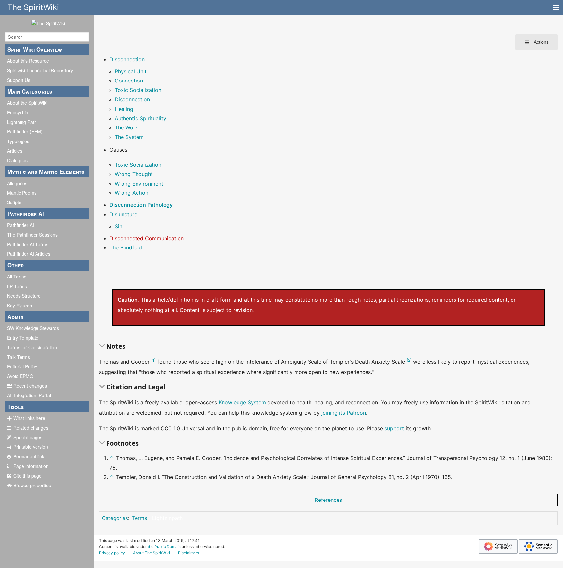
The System (129, 137)
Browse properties (32, 485)
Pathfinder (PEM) (25, 131)
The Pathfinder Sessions (32, 235)
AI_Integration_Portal (29, 395)
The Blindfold (125, 247)
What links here (29, 418)
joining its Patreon (343, 413)
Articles (14, 150)
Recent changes (30, 385)
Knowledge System (242, 402)
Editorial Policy (22, 366)
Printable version (30, 446)
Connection (129, 80)
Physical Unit (131, 71)
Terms (139, 518)
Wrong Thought (134, 174)
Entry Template (22, 338)
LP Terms (17, 286)
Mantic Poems (21, 192)
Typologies (18, 141)
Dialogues (17, 160)
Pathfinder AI (20, 225)
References (328, 500)
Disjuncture (123, 214)
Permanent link (28, 456)
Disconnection (127, 59)
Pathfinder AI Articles (28, 253)
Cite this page (27, 475)
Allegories (17, 183)
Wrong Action (131, 192)
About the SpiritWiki (27, 102)
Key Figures (19, 305)
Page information (31, 466)
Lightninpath (167, 518)
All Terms (16, 276)
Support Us (18, 80)
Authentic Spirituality (140, 118)
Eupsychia (17, 112)
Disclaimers (188, 552)
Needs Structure (24, 295)
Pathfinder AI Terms (27, 244)
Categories (115, 518)
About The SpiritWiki (151, 552)
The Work (126, 127)
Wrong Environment (139, 183)
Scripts (14, 202)
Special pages (27, 437)
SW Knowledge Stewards (33, 328)
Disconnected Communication (146, 238)
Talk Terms (18, 357)
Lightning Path (22, 122)
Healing (124, 109)
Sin (118, 226)
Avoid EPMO (20, 376)
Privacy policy (112, 552)
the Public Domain (164, 546)
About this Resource (28, 60)
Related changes (30, 428)
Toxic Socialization (138, 90)
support (394, 428)
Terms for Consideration (32, 347)
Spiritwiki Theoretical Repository (40, 70)
